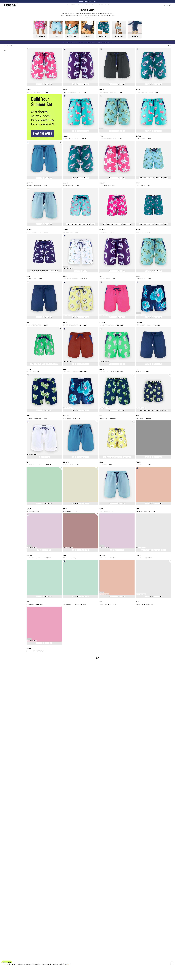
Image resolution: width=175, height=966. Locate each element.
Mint (28, 602)
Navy (28, 322)
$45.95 (154, 511)
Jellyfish (29, 369)
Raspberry (102, 322)
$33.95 (149, 185)
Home (5, 45)
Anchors (65, 276)
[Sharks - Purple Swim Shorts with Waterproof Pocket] (80, 65)
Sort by (168, 45)
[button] (164, 5)
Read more (87, 17)
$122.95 (47, 92)
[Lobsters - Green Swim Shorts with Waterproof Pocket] (153, 65)
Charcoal (101, 89)
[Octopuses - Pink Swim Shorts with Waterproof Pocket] (44, 65)
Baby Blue (29, 229)
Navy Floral (139, 322)
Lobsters (138, 89)
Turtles (101, 136)
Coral (137, 508)
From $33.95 (73, 558)
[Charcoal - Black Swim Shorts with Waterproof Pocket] (117, 65)
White (28, 462)
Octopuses (29, 89)
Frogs (28, 415)
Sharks (65, 89)
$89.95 (149, 138)
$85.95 (45, 418)
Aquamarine (30, 183)
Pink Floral (29, 555)
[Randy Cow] (11, 5)
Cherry (65, 369)
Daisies (65, 322)
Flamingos (65, 136)
